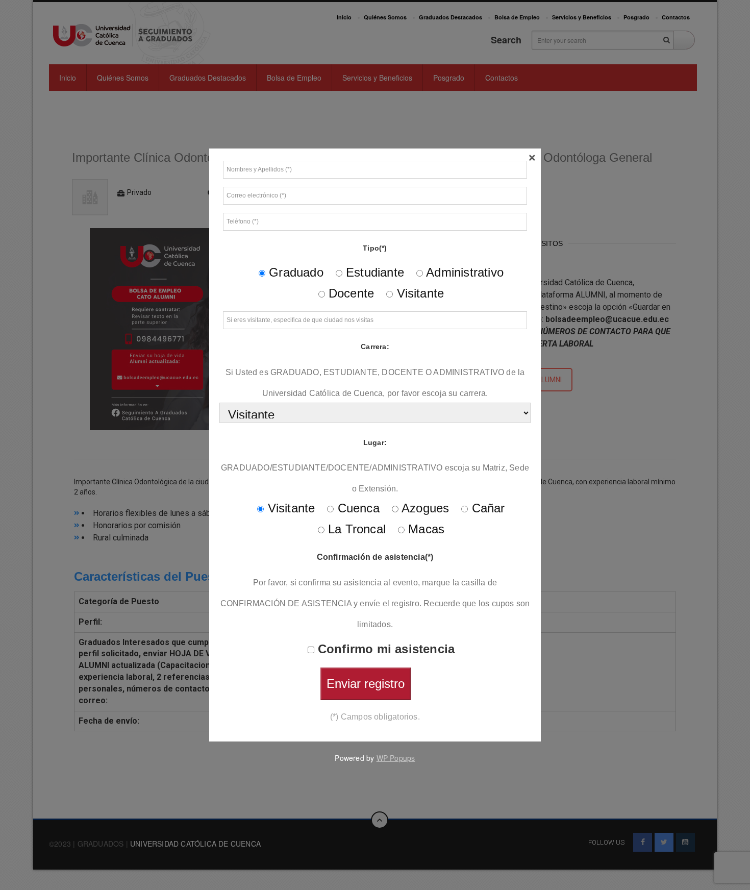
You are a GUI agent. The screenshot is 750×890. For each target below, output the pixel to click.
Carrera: (375, 346)
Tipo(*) (375, 248)
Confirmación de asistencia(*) (375, 557)
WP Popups (396, 758)
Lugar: (375, 442)
